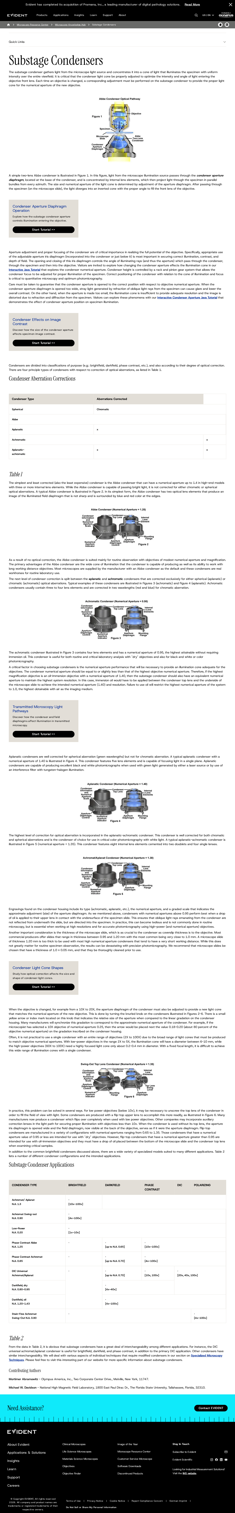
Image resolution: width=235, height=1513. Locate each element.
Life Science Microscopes (76, 1451)
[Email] (226, 1452)
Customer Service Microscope (135, 1458)
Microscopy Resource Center (32, 25)
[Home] (8, 25)
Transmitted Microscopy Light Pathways (38, 708)
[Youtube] (226, 1460)
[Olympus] (226, 16)
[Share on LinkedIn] (227, 25)
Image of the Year (128, 1444)
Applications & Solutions (26, 1452)
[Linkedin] (221, 1460)
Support (108, 15)
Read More (192, 4)
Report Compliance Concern (147, 1500)
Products (42, 15)
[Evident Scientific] (17, 15)
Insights (79, 15)
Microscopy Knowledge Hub (70, 25)
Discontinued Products (130, 1473)
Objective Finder (71, 1473)
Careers (13, 1485)
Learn (93, 15)
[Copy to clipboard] (220, 25)
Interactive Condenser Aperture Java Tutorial (187, 297)
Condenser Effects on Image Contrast (37, 321)
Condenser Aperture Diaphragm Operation (39, 208)
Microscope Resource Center (134, 1451)
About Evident (18, 1444)
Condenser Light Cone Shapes (38, 967)
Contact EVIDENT (211, 1408)
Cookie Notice (117, 1500)
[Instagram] (211, 1460)
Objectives (68, 1466)
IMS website (189, 1473)
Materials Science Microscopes (80, 1458)
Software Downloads (129, 1466)
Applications (60, 15)
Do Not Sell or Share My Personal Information (91, 1507)
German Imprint (178, 1500)
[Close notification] (230, 4)
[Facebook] (216, 1460)
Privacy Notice (95, 1500)
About (122, 15)
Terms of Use (73, 1500)
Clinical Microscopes (74, 1444)
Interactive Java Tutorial (24, 270)
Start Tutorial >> (43, 230)
